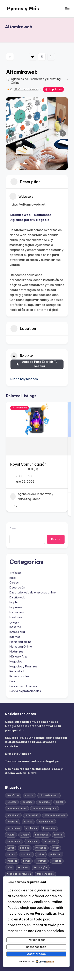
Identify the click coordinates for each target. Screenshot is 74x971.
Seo (12, 681)
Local (10, 847)
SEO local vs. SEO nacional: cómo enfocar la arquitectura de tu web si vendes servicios (36, 742)
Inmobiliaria (17, 632)
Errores (28, 821)
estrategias (13, 828)
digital (59, 802)
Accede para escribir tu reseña (39, 364)
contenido (44, 802)
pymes (26, 861)
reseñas (56, 861)
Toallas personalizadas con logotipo (32, 761)
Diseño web (17, 597)
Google (25, 834)
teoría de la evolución (19, 874)
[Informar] (51, 57)
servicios (23, 867)
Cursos (14, 582)
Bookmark (32, 57)
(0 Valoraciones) (26, 89)
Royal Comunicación (28, 464)
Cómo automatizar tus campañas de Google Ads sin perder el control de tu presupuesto (33, 726)
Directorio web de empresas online (32, 592)
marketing (40, 847)
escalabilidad (45, 821)
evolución (31, 828)
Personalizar (36, 940)
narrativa (26, 854)
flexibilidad (49, 828)
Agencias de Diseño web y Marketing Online (35, 496)
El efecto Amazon (18, 753)
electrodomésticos (55, 815)
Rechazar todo (36, 947)
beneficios (13, 795)
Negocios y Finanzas (23, 666)
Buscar (14, 528)
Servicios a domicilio (23, 686)
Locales (24, 847)
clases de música (49, 795)
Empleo (14, 602)
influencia (32, 841)
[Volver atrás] (10, 57)
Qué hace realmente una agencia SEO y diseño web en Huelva (33, 771)
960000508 (24, 476)
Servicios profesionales (25, 691)
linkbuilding (50, 841)
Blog (12, 578)
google (14, 622)
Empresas (15, 607)
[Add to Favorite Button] (61, 409)
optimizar (55, 854)
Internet (14, 637)
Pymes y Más (23, 8)
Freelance (15, 617)
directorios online (16, 808)
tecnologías (40, 867)
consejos (27, 802)
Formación (16, 612)
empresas (12, 821)
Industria (15, 627)
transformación (45, 874)
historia (58, 834)
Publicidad (16, 671)
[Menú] (67, 8)
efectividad (31, 815)
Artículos (15, 573)
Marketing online (20, 642)
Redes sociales (19, 676)
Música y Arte (18, 656)
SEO (9, 867)
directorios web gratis (44, 808)
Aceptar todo (36, 954)
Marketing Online (20, 646)
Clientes (11, 802)
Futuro (10, 834)
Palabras (12, 861)
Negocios (15, 661)
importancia (14, 841)
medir (55, 847)
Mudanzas (16, 651)
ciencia (29, 795)
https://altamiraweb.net (27, 204)
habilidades (41, 834)
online (41, 854)
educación (13, 815)
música (11, 854)
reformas (41, 861)
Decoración (17, 587)
